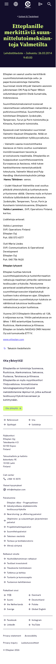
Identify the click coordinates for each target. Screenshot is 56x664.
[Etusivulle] (28, 4)
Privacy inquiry (10, 642)
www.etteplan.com (13, 339)
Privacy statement (12, 635)
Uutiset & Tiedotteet (29, 16)
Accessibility (31, 635)
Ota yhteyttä (11, 408)
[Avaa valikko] (6, 4)
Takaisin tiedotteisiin (19, 348)
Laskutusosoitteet (30, 642)
